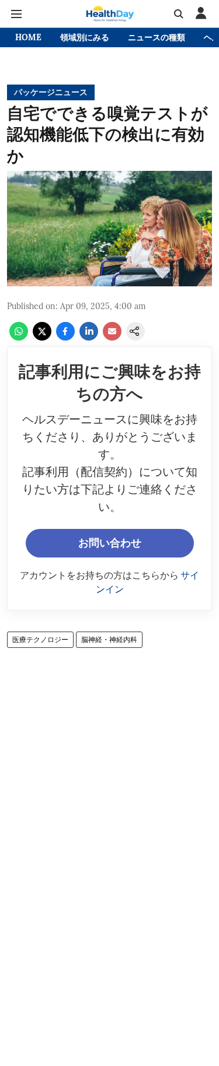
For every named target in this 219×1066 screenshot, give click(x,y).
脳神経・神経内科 (109, 639)
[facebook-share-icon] (65, 337)
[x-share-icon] (42, 337)
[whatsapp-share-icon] (18, 337)
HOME (28, 37)
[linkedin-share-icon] (88, 337)
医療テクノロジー (40, 639)
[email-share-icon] (112, 337)
